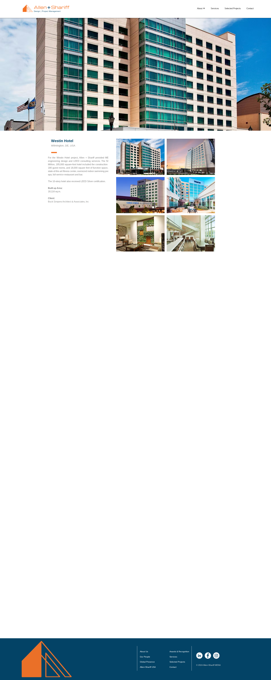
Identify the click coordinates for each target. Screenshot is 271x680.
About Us (144, 651)
